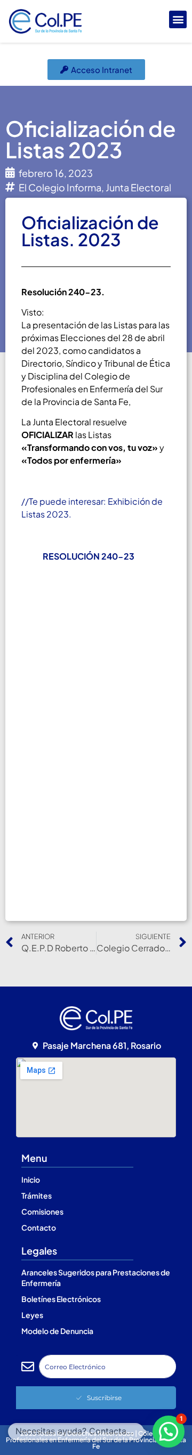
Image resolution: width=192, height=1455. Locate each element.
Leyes (32, 1315)
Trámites (36, 1195)
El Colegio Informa (60, 187)
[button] (178, 19)
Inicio (30, 1179)
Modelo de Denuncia (57, 1331)
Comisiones (42, 1211)
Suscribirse (104, 1398)
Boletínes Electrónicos (61, 1299)
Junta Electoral (138, 187)
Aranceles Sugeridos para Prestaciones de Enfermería (95, 1277)
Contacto (38, 1227)
